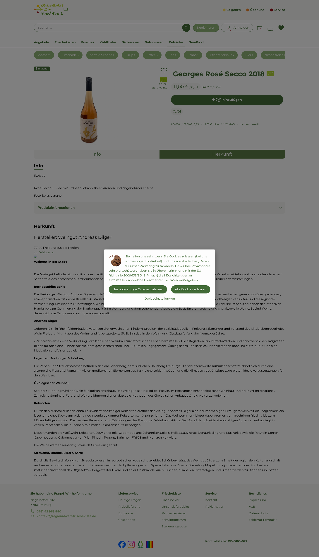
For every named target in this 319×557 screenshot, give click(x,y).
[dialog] (159, 278)
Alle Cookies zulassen (190, 289)
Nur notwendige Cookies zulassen (138, 289)
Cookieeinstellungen (159, 298)
